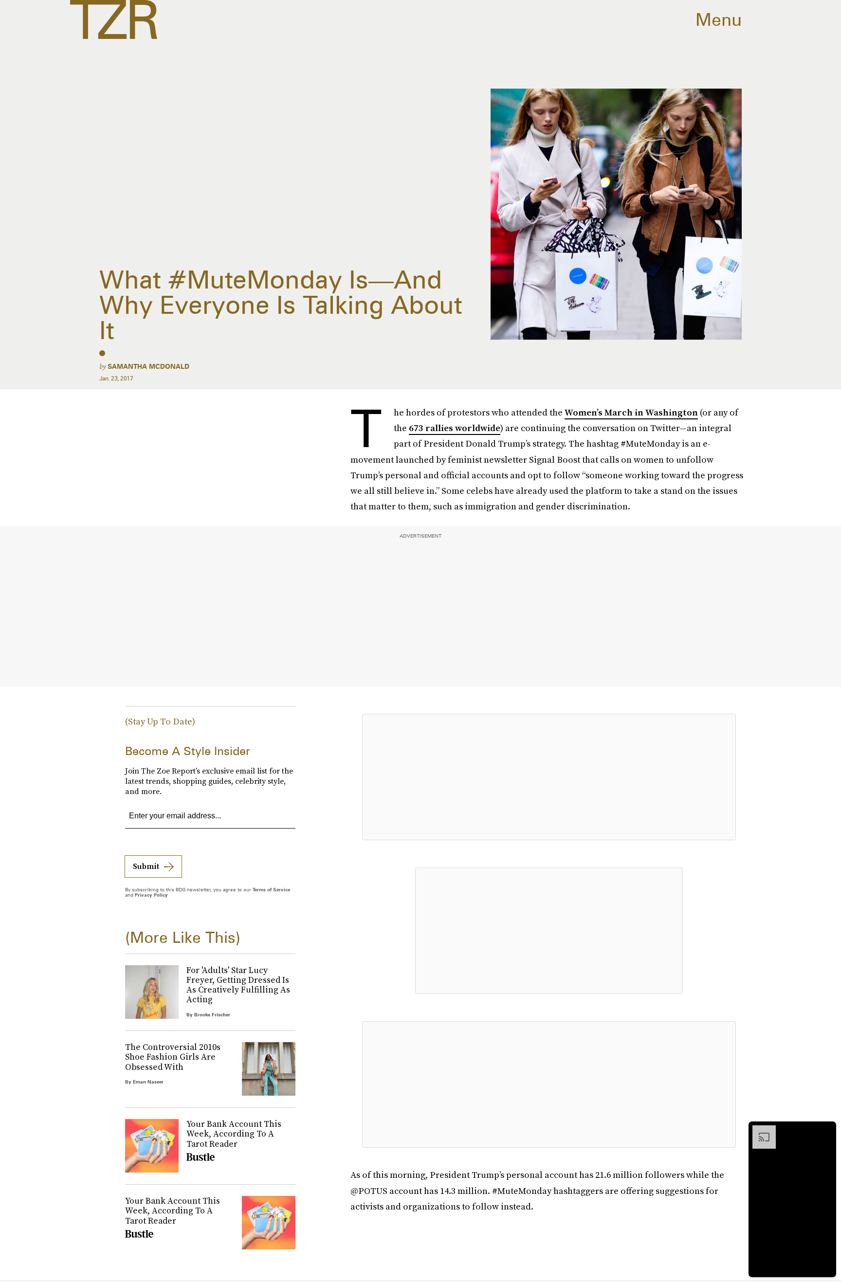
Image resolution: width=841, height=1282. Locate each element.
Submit (146, 866)
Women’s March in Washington (631, 412)
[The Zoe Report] (113, 19)
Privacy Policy (151, 895)
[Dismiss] (825, 1130)
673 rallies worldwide (454, 428)
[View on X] (549, 777)
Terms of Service (271, 889)
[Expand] (759, 1130)
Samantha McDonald (148, 366)
